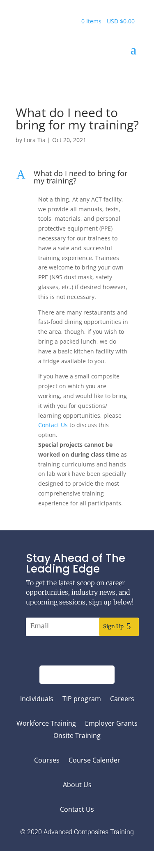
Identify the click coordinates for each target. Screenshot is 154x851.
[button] (77, 178)
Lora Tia (35, 140)
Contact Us (77, 810)
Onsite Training (77, 736)
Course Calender (94, 761)
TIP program (81, 699)
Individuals (36, 699)
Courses (47, 761)
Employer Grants (111, 724)
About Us (77, 785)
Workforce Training (46, 724)
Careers (122, 699)
